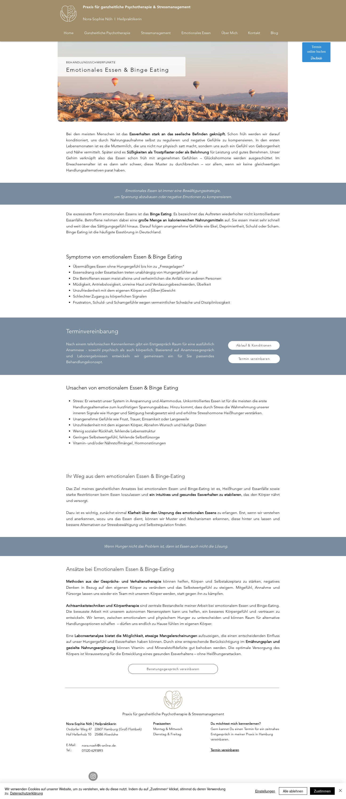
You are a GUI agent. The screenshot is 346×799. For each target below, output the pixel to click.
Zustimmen (322, 791)
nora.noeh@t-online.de (99, 745)
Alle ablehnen (293, 791)
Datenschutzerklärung (26, 793)
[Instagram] (93, 776)
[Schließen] (340, 791)
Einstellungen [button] (265, 791)
